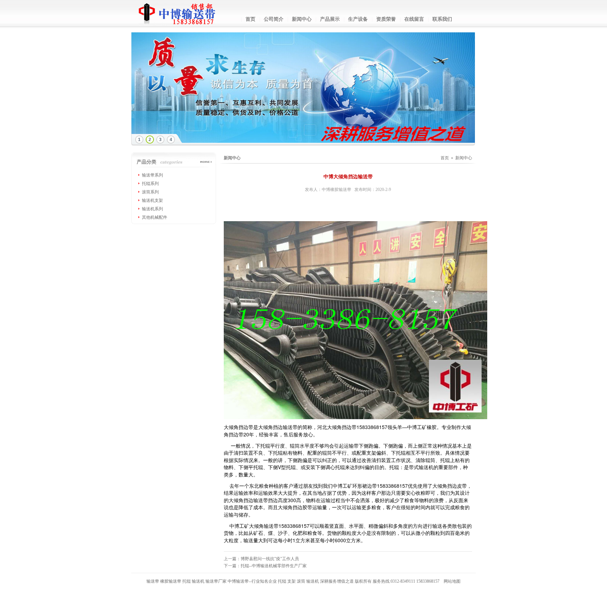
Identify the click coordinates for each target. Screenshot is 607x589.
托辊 (186, 581)
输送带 (152, 581)
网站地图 (452, 581)
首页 (250, 19)
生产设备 (358, 19)
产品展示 (330, 19)
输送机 (198, 581)
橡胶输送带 (170, 581)
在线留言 (414, 19)
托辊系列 (150, 183)
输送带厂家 (216, 581)
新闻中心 (302, 19)
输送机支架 (152, 200)
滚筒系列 (150, 192)
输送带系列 (152, 175)
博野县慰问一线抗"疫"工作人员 (270, 558)
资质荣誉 (386, 19)
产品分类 (146, 162)
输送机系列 (152, 208)
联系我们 (442, 19)
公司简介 (273, 19)
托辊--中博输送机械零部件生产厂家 (274, 565)
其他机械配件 (154, 217)
